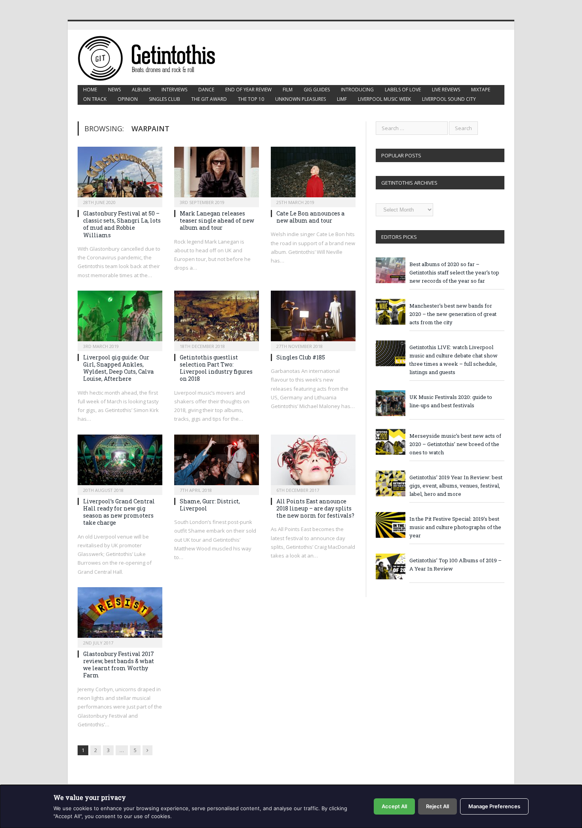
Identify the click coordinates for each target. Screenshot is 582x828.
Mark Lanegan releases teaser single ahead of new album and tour (217, 220)
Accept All (394, 806)
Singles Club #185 (300, 357)
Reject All (437, 806)
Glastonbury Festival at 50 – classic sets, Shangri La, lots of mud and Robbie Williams (122, 224)
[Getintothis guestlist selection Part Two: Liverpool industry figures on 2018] (216, 318)
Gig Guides (317, 89)
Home (90, 89)
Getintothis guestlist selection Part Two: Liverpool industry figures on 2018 (216, 368)
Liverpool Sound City (449, 99)
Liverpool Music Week (384, 99)
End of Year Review (248, 89)
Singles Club (164, 99)
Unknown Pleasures (300, 99)
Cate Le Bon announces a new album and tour (310, 217)
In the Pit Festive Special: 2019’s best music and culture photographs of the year (455, 527)
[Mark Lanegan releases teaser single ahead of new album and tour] (216, 174)
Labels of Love (403, 89)
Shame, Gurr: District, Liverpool (210, 504)
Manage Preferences (494, 806)
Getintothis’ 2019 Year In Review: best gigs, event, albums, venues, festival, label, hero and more (455, 485)
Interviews (174, 89)
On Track (95, 99)
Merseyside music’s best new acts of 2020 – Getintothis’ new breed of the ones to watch (455, 444)
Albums (141, 89)
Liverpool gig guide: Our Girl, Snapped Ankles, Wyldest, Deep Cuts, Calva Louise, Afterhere (118, 368)
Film (288, 89)
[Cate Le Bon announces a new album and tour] (313, 174)
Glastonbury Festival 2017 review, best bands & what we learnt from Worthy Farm (118, 664)
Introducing (357, 89)
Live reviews (446, 89)
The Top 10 (251, 99)
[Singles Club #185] (313, 318)
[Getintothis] (152, 57)
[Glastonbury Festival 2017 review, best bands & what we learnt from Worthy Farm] (120, 615)
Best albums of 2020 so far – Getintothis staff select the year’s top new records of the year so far (454, 272)
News (114, 89)
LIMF (342, 99)
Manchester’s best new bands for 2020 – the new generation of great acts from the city (452, 314)
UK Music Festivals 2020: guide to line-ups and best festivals (450, 401)
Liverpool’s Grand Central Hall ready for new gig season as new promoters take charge (119, 512)
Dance (206, 89)
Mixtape (480, 89)
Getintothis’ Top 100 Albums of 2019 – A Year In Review (455, 564)
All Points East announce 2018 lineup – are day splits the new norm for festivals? (315, 508)
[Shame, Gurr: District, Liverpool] (216, 462)
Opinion (128, 99)
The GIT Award (209, 99)
